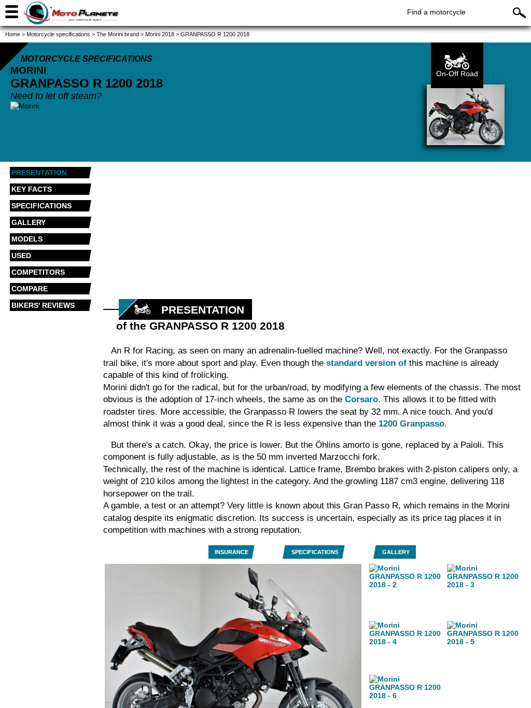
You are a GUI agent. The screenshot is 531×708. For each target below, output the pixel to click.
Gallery (396, 552)
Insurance (231, 552)
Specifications (315, 552)
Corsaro (361, 399)
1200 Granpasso (411, 424)
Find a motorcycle (436, 12)
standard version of (366, 363)
